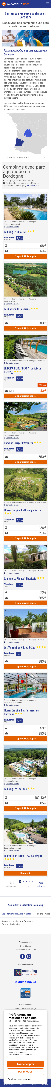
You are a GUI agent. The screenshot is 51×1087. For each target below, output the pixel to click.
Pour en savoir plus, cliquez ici (20, 1054)
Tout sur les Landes (11, 924)
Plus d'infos (25, 946)
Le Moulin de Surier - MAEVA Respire (23, 856)
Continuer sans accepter (19, 1079)
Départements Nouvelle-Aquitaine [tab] (17, 914)
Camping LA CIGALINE (15, 232)
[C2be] (25, 982)
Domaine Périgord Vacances (19, 443)
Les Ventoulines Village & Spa (20, 647)
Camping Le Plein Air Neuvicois (20, 578)
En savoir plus (33, 185)
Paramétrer (25, 1071)
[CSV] (25, 972)
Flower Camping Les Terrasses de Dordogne (21, 712)
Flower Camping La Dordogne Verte (22, 510)
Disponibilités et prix (25, 256)
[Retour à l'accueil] (15, 4)
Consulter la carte (12, 227)
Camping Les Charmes (15, 789)
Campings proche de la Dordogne (17, 921)
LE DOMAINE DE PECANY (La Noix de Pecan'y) (22, 370)
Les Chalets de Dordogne (17, 309)
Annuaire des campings (25, 1008)
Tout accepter (25, 1064)
